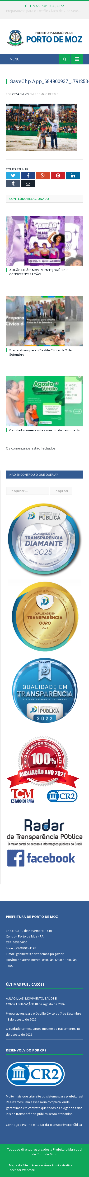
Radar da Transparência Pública (59, 1124)
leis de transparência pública (27, 1114)
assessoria (39, 1102)
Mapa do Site (18, 1165)
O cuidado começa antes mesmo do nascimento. (45, 430)
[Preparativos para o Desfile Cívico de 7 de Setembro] (44, 321)
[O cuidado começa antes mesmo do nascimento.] (44, 401)
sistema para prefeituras (64, 1096)
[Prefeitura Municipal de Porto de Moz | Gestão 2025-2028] (44, 37)
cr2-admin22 (20, 94)
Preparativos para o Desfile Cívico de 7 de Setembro (45, 11)
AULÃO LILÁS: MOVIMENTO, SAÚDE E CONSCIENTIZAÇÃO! (38, 272)
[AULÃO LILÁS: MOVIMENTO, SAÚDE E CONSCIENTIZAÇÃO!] (44, 241)
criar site (35, 1096)
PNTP (26, 1124)
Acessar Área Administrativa (52, 1165)
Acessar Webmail (22, 1170)
